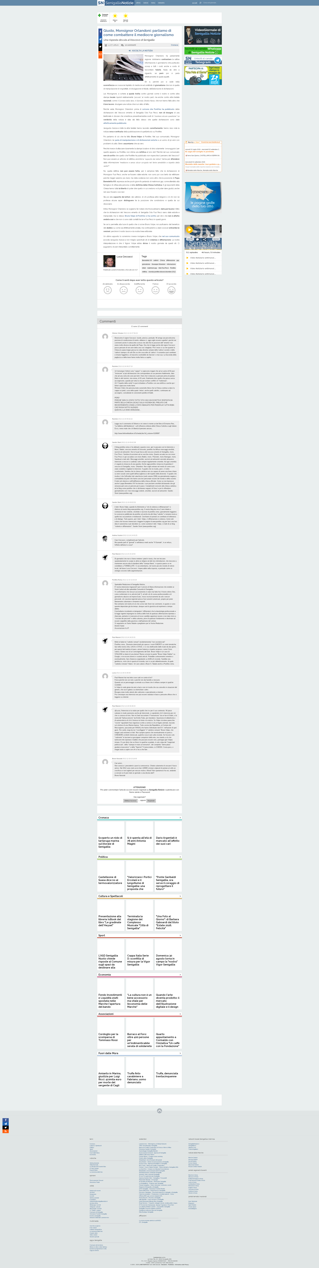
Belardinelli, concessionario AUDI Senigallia (152, 1171)
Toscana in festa (193, 1189)
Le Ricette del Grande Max (98, 1166)
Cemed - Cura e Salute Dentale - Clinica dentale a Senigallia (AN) (158, 1167)
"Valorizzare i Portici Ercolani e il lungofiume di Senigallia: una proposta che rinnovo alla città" (139, 885)
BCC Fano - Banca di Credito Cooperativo (151, 1165)
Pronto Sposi (192, 1207)
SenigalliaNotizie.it (193, 1144)
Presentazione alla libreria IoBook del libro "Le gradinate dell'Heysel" (109, 921)
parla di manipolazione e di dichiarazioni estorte (136, 140)
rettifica (144, 272)
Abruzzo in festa (193, 1176)
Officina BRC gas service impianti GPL (150, 1196)
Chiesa (162, 260)
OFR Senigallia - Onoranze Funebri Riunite (152, 1188)
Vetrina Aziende (94, 1163)
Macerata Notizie (193, 1165)
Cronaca (174, 45)
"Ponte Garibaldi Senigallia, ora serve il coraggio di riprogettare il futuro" (167, 883)
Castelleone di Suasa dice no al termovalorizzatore (110, 880)
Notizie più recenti (95, 1190)
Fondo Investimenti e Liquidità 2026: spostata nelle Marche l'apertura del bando (110, 1000)
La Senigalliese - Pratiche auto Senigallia (151, 1183)
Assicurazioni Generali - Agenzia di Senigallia (152, 1153)
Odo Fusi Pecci (164, 268)
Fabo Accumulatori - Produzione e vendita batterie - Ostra (156, 1194)
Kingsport (191, 1203)
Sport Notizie (192, 1205)
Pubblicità (171, 1264)
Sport (91, 1149)
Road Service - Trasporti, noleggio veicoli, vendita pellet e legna (158, 1203)
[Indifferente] (139, 290)
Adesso (115, 20)
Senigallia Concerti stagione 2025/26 (150, 1208)
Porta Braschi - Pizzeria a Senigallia (149, 1197)
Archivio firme (94, 1203)
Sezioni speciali (94, 1236)
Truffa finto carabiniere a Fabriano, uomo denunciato (136, 1078)
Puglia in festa (192, 1187)
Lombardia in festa (193, 1184)
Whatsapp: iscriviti (95, 1205)
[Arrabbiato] (107, 290)
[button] (195, 3)
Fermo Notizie (192, 1163)
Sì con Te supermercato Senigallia (149, 1176)
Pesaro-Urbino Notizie (195, 1166)
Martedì (125, 20)
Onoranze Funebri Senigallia (98, 1214)
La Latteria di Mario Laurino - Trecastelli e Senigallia (154, 1206)
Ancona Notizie (193, 1159)
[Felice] (155, 290)
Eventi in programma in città (98, 1248)
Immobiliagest (192, 1208)
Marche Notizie (193, 1157)
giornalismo (146, 264)
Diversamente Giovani (96, 1180)
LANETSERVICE (144, 1264)
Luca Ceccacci (125, 256)
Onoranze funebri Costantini (147, 1149)
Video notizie (93, 1235)
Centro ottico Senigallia (146, 1158)
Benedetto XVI (147, 260)
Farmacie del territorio (96, 1245)
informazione (171, 264)
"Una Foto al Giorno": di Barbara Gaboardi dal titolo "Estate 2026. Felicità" (167, 922)
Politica (92, 1147)
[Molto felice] (171, 290)
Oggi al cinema (94, 1250)
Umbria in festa (193, 1191)
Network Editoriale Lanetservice (99, 1217)
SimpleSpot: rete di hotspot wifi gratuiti (150, 1160)
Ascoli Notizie (192, 1161)
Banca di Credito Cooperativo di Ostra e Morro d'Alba (155, 1147)
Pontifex (173, 268)
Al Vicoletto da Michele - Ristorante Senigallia (152, 1181)
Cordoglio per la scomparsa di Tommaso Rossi (108, 1037)
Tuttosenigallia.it (193, 1149)
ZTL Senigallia (143, 1222)
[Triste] (123, 290)
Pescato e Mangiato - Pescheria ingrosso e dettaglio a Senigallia (158, 1192)
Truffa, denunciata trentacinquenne (167, 1075)
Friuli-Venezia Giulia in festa (196, 1180)
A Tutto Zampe (94, 1168)
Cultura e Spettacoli (95, 1145)
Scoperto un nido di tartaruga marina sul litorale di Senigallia (110, 842)
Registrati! (151, 801)
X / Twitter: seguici (95, 1210)
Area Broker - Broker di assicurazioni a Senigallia (154, 1162)
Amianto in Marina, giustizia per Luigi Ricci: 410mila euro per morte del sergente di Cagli (109, 1079)
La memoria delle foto (96, 1172)
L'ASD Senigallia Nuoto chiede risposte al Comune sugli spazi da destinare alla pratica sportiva (110, 963)
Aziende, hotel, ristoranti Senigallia (149, 1174)
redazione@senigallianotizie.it (98, 1201)
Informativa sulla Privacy (182, 1264)
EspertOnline (94, 1170)
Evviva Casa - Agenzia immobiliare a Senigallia (153, 1163)
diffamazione (170, 260)
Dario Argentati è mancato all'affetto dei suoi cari (167, 840)
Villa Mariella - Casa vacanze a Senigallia (151, 1199)
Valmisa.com (192, 1147)
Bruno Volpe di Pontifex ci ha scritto (140, 216)
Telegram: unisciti (95, 1207)
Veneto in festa (192, 1193)
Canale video (94, 1233)
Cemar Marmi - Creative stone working (150, 1156)
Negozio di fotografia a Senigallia (149, 1187)
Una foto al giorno (95, 1226)
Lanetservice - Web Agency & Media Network (152, 1144)
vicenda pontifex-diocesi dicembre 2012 (162, 272)
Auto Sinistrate (192, 1201)
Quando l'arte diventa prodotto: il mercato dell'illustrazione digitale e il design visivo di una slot (167, 1002)
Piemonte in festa (193, 1185)
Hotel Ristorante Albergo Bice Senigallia (151, 1201)
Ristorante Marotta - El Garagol (148, 1179)
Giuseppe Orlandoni (158, 264)
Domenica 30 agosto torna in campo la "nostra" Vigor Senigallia (167, 960)
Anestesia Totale (95, 1182)
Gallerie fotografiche (96, 1229)
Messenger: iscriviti (95, 1208)
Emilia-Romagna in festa (195, 1178)
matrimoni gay (152, 268)
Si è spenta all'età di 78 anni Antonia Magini (139, 840)
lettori (144, 268)
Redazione (93, 1194)
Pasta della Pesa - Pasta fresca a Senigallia (152, 1190)
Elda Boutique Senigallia (146, 1212)
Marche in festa (193, 1175)
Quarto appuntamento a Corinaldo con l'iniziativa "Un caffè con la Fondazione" (168, 1040)
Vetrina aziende (94, 1198)
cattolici (156, 260)
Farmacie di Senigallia (96, 1212)
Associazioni (93, 1151)
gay (178, 260)
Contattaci (93, 1199)
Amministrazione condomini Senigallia (150, 1172)
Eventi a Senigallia (95, 1216)
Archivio (92, 1192)
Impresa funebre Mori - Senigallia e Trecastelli (153, 1178)
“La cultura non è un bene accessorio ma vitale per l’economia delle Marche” (139, 1000)
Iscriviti (92, 1196)
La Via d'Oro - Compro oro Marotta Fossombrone (154, 1169)
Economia (93, 1154)
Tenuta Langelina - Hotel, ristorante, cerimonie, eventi (155, 1185)
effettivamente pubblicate (114, 123)
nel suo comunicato (170, 236)
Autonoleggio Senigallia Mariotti (148, 1151)
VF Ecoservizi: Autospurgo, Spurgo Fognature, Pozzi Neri (156, 1205)
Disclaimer (164, 1264)
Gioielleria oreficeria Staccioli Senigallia (150, 1210)
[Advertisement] (203, 102)
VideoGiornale (94, 1165)
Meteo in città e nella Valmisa (98, 1247)
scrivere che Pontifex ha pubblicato (158, 109)
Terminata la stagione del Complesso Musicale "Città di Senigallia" (137, 922)
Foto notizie (93, 1227)
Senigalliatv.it (192, 1145)
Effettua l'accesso (130, 801)
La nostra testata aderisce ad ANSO (150, 1220)
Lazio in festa (192, 1182)
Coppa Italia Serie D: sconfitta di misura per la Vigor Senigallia (138, 960)
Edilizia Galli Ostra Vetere (146, 1154)
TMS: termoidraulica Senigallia (148, 1145)
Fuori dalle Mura (94, 1153)
